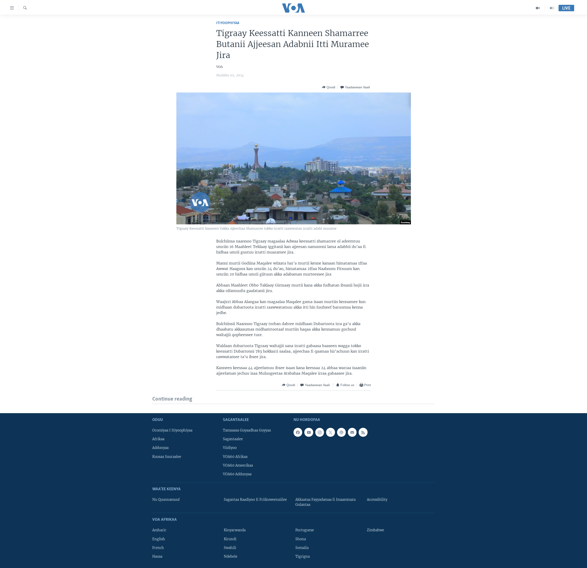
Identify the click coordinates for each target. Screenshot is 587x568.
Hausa (157, 556)
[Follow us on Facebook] (298, 432)
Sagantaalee (233, 439)
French (158, 548)
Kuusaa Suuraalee (166, 456)
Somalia (302, 548)
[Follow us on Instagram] (319, 432)
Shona (300, 539)
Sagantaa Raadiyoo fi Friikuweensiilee (255, 500)
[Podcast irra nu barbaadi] (341, 432)
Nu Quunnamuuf (166, 500)
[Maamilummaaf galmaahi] (352, 432)
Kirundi (230, 539)
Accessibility (377, 500)
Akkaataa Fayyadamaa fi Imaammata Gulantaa (325, 502)
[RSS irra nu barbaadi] (363, 432)
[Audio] (552, 8)
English (158, 539)
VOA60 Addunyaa (237, 474)
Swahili (230, 548)
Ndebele (230, 556)
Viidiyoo (230, 448)
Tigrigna (302, 556)
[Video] (538, 8)
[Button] (328, 87)
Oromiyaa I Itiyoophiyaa (172, 430)
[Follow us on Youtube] (308, 432)
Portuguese (304, 530)
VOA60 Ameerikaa (238, 465)
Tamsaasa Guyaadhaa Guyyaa (247, 430)
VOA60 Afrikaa (235, 456)
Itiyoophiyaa (227, 23)
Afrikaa (158, 439)
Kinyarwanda (235, 530)
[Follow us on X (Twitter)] (330, 432)
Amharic (159, 530)
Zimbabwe (375, 530)
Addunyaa (160, 448)
